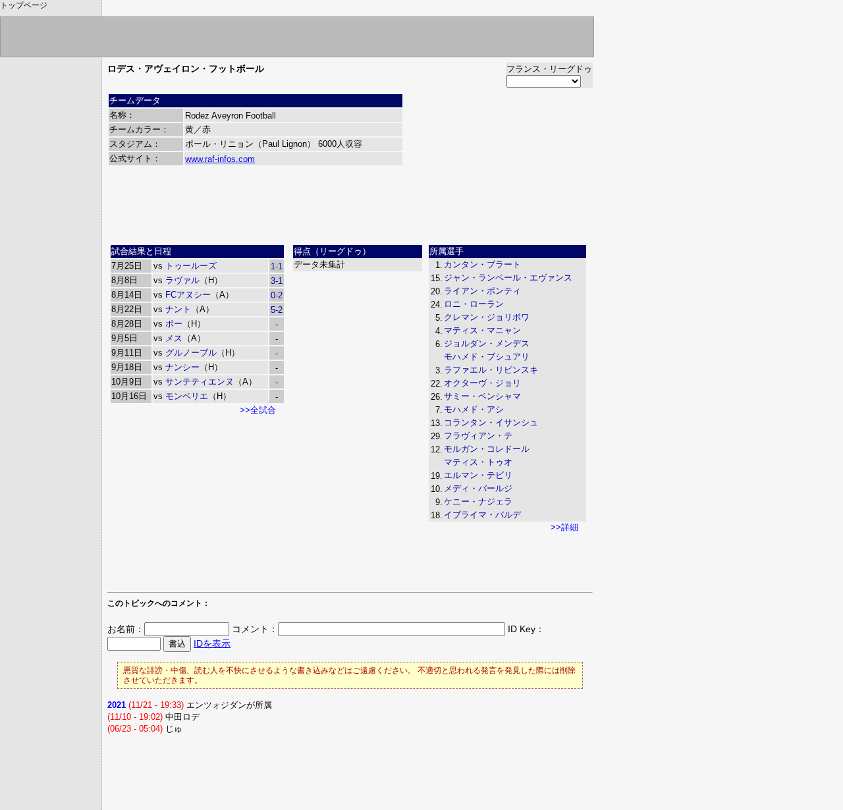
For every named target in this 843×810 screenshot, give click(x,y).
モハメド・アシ (474, 409)
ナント (178, 309)
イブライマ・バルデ (482, 515)
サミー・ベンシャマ (482, 396)
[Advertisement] (350, 210)
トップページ (23, 5)
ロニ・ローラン (474, 304)
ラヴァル (182, 280)
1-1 (277, 266)
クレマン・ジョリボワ (487, 317)
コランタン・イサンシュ (491, 422)
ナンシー (182, 367)
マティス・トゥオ (478, 462)
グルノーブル (191, 353)
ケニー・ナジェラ (478, 501)
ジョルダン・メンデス (487, 343)
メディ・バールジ (478, 488)
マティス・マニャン (482, 330)
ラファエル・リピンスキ (491, 370)
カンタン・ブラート (482, 264)
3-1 (277, 281)
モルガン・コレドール (487, 449)
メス (173, 338)
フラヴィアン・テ (478, 436)
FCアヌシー (188, 295)
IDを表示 (212, 643)
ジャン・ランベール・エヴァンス (508, 278)
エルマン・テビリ (478, 475)
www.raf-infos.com (220, 159)
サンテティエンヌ (199, 382)
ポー (173, 324)
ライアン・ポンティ (482, 291)
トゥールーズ (191, 266)
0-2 (277, 295)
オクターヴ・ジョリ (482, 383)
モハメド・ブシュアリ (487, 357)
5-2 (277, 310)
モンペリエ (186, 396)
